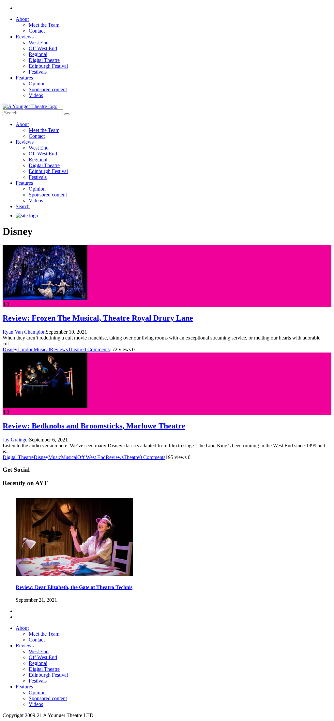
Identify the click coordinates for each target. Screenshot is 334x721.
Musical (42, 349)
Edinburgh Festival (48, 66)
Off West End (43, 48)
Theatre (76, 349)
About (22, 19)
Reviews (25, 36)
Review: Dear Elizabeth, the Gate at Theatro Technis (74, 587)
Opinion (37, 83)
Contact (37, 31)
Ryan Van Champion (24, 332)
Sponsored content (48, 89)
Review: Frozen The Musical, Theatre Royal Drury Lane (98, 318)
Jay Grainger (16, 439)
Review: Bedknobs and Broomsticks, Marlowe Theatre (94, 426)
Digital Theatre (44, 60)
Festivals (38, 72)
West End (39, 42)
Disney (10, 349)
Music (54, 457)
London (25, 349)
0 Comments (97, 349)
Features (24, 77)
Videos (36, 95)
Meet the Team (44, 25)
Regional (38, 54)
